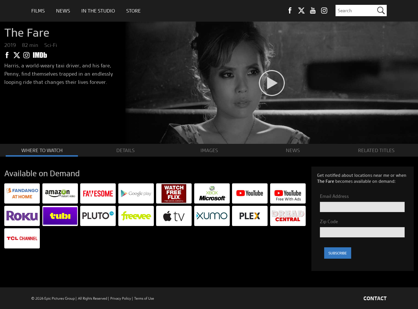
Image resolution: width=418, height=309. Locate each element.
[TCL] (22, 238)
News (63, 10)
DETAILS (125, 150)
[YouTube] (288, 193)
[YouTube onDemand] (250, 193)
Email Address (334, 196)
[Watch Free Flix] (174, 193)
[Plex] (250, 215)
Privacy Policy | (121, 298)
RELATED (376, 150)
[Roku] (22, 215)
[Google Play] (136, 193)
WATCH (42, 150)
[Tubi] (60, 215)
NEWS (293, 150)
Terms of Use (144, 298)
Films (38, 10)
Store (133, 10)
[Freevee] (136, 215)
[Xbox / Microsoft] (212, 193)
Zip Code (329, 221)
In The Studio (98, 10)
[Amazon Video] (60, 193)
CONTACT (375, 298)
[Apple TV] (174, 215)
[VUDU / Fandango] (22, 193)
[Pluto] (98, 215)
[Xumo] (212, 215)
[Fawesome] (98, 193)
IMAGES (209, 150)
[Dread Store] (288, 215)
